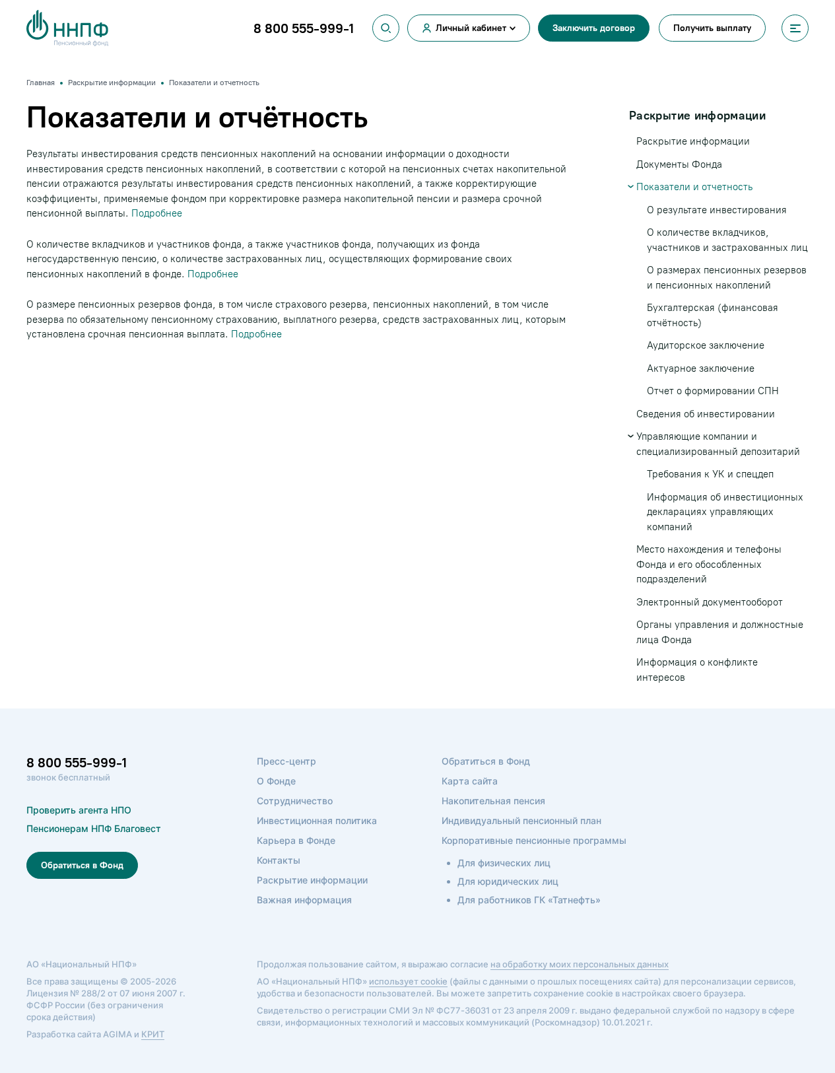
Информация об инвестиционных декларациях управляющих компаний (725, 512)
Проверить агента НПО (78, 809)
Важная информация (304, 899)
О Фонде (276, 780)
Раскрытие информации (693, 141)
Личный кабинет (471, 28)
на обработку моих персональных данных (579, 964)
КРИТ (152, 1034)
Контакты (278, 860)
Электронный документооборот (709, 602)
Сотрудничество (295, 800)
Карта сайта (470, 780)
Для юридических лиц (507, 881)
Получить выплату (712, 28)
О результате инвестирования (717, 210)
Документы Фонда (679, 164)
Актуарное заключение (700, 368)
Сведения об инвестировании (705, 414)
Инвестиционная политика (317, 820)
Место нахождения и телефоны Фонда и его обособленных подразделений (709, 564)
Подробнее (156, 213)
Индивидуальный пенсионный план (521, 820)
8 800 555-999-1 (76, 763)
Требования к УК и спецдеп (710, 474)
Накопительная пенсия (493, 800)
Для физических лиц (504, 862)
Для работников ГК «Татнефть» (529, 899)
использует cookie (408, 981)
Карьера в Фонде (296, 840)
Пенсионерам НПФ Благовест (93, 828)
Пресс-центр (286, 761)
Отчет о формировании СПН (713, 391)
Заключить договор (593, 28)
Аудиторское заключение (705, 345)
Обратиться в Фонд (82, 865)
